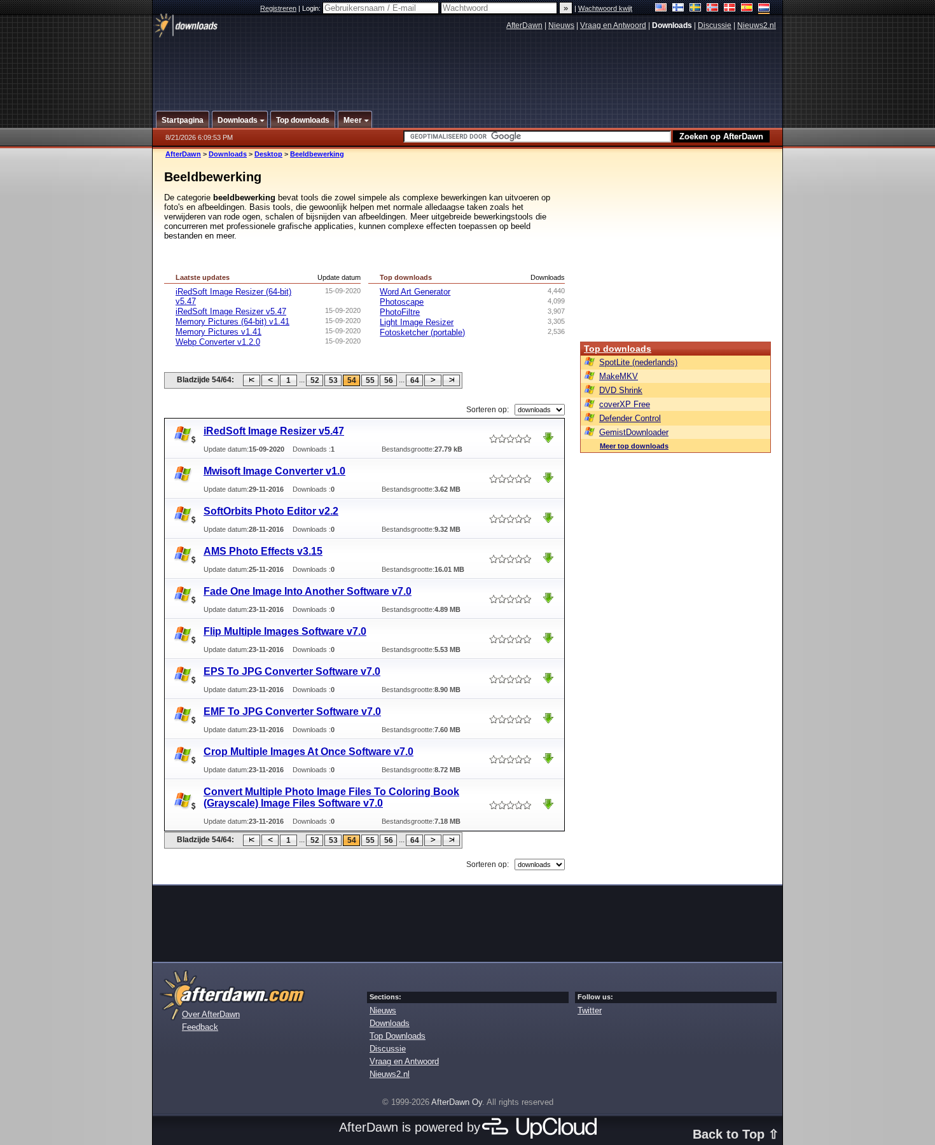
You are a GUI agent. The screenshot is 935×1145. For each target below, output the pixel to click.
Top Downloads (398, 1036)
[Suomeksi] (678, 8)
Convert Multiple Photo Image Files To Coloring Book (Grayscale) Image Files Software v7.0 (331, 797)
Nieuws (561, 25)
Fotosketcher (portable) (422, 332)
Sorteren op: (487, 409)
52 (314, 380)
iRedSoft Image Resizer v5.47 (231, 311)
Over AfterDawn (211, 1014)
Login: (312, 8)
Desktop (268, 154)
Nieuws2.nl (756, 25)
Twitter (590, 1010)
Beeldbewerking (317, 154)
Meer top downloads (634, 446)
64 (414, 380)
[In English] (661, 8)
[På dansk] (730, 8)
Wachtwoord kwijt (605, 8)
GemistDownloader (633, 432)
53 (333, 380)
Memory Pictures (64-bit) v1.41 (232, 321)
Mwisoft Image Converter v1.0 (274, 471)
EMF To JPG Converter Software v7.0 (292, 711)
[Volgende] (432, 380)
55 (370, 380)
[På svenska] (695, 8)
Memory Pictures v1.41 (218, 332)
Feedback (200, 1027)
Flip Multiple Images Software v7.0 (285, 631)
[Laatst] (451, 380)
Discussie (714, 25)
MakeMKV (618, 376)
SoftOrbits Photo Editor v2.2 (271, 511)
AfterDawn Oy (456, 1102)
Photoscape (402, 302)
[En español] (747, 8)
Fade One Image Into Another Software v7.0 (308, 591)
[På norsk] (713, 8)
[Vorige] (270, 380)
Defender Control (630, 418)
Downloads (228, 154)
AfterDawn (524, 25)
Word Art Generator (415, 291)
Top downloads (617, 349)
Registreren (278, 8)
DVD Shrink (620, 390)
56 (388, 380)
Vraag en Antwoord (613, 25)
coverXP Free (624, 404)
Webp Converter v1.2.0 (218, 342)
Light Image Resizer (417, 322)
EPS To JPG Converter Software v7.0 (292, 671)
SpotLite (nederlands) (638, 362)
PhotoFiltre (400, 312)
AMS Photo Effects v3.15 (263, 551)
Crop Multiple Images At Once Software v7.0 (308, 751)
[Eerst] (251, 380)
